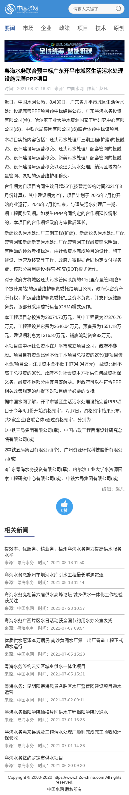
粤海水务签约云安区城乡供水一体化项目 (45, 666)
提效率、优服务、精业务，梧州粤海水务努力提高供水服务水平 (63, 551)
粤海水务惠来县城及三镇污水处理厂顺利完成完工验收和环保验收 (63, 734)
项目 (82, 28)
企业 (46, 28)
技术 (100, 28)
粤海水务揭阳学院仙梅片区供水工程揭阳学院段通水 (56, 712)
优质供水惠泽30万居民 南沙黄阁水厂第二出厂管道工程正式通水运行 (63, 643)
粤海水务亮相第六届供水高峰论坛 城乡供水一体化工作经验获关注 (63, 597)
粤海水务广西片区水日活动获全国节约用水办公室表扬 (58, 620)
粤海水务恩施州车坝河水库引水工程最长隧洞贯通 (54, 574)
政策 (64, 28)
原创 (119, 28)
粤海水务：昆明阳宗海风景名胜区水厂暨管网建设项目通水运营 (63, 689)
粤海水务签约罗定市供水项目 (33, 757)
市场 (28, 28)
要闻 (9, 28)
